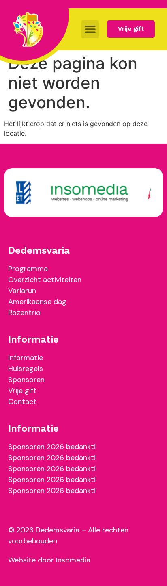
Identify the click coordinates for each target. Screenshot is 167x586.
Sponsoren (26, 379)
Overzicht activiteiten (44, 279)
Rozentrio (24, 312)
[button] (90, 29)
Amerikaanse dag (37, 301)
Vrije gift (22, 390)
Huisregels (25, 368)
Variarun (22, 290)
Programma (28, 268)
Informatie (25, 357)
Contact (22, 401)
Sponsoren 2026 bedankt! (52, 446)
